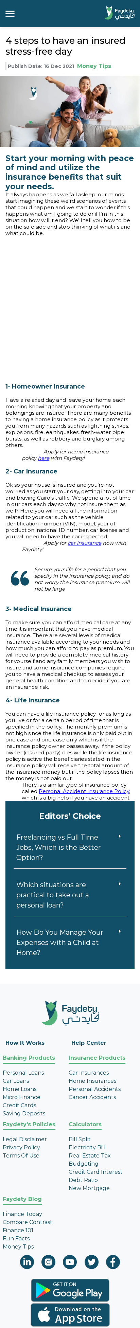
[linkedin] (27, 1263)
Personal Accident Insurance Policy (84, 791)
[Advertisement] (70, 306)
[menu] (10, 13)
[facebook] (113, 1263)
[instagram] (48, 1263)
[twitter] (92, 1263)
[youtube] (70, 1263)
